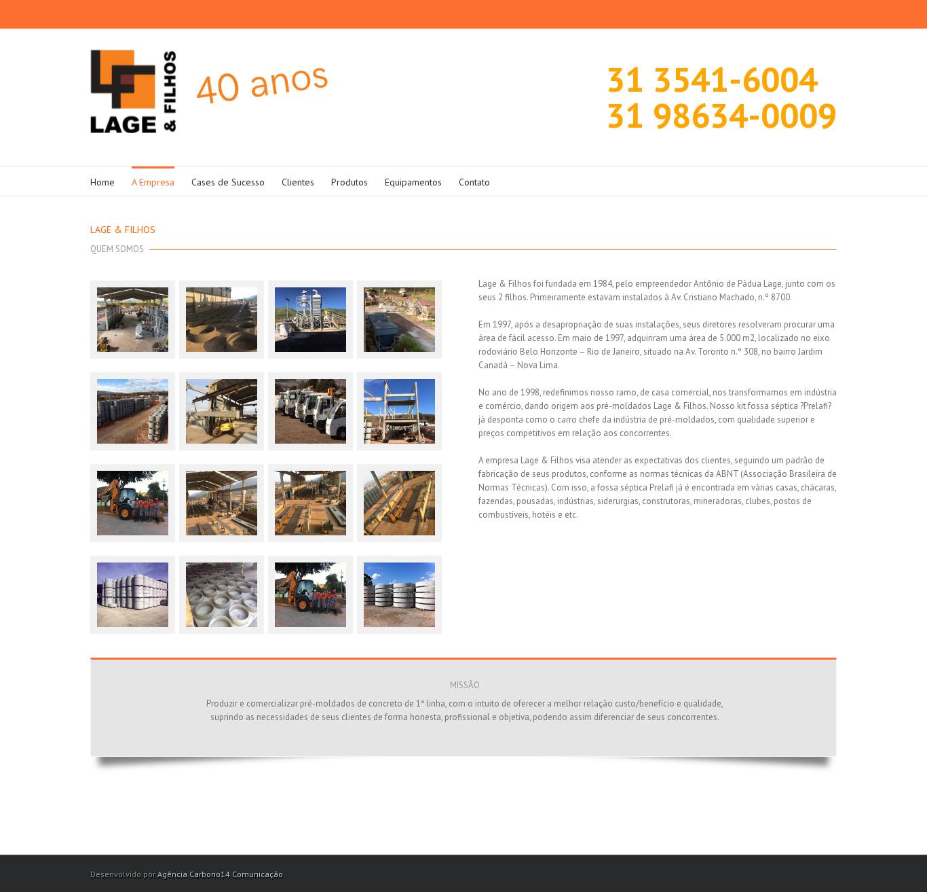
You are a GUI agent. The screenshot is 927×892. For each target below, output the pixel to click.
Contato (474, 182)
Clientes (298, 182)
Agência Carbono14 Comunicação (220, 874)
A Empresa (153, 182)
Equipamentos (413, 182)
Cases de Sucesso (228, 182)
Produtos (349, 182)
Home (102, 182)
